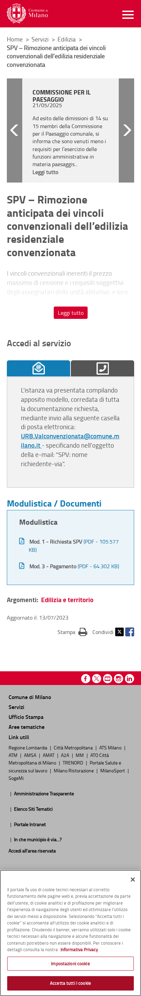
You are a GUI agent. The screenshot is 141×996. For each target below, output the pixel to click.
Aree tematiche (26, 727)
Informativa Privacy (79, 949)
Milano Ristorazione (74, 770)
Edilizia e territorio (67, 599)
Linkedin (129, 678)
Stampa (72, 632)
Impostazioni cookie (70, 963)
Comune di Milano (30, 697)
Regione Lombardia (28, 747)
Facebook (129, 631)
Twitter (119, 631)
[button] (14, 130)
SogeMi (16, 777)
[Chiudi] (132, 879)
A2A (65, 754)
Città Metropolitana (74, 747)
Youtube (107, 678)
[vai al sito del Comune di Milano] (27, 13)
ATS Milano (111, 747)
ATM (13, 754)
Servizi (40, 39)
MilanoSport (113, 770)
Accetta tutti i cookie (70, 983)
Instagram (118, 678)
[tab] (38, 368)
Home (15, 39)
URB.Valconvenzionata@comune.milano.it (70, 440)
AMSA (30, 754)
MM (80, 754)
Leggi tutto (71, 312)
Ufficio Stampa (26, 717)
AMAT (49, 754)
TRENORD (73, 762)
